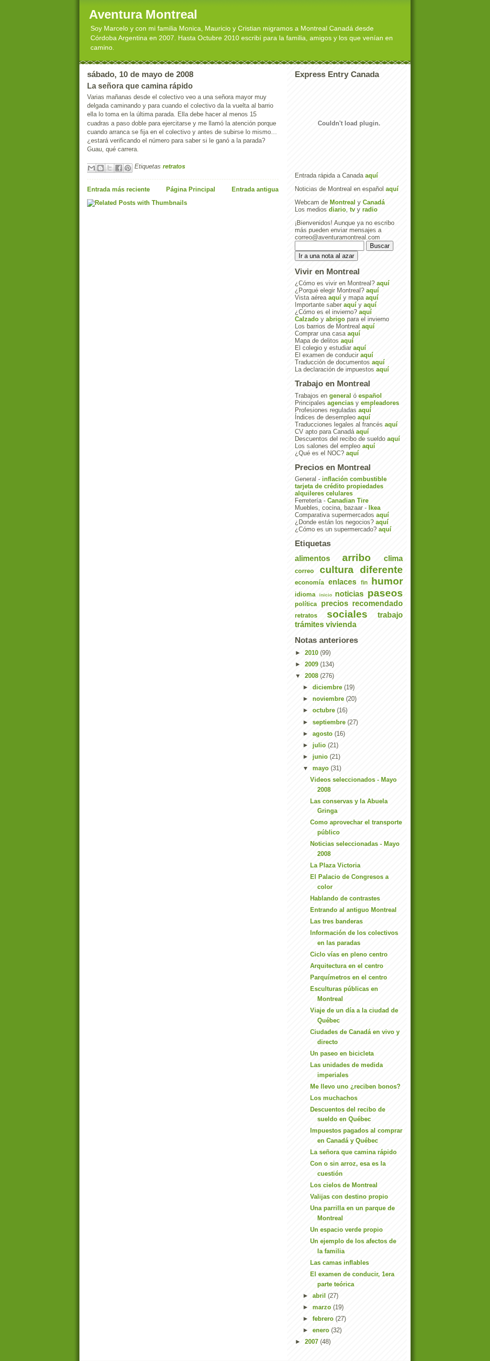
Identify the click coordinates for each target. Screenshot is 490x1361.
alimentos (312, 558)
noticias (349, 594)
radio (370, 209)
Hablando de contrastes (345, 898)
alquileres (309, 493)
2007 (312, 1341)
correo (304, 570)
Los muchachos (333, 1098)
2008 (312, 675)
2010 (312, 652)
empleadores (380, 402)
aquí (371, 175)
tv (352, 209)
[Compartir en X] (109, 168)
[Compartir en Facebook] (118, 168)
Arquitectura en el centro (346, 965)
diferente (381, 569)
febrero (323, 1318)
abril (320, 1295)
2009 (312, 664)
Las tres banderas (336, 921)
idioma (305, 594)
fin (364, 582)
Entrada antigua (255, 189)
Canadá (374, 202)
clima (393, 558)
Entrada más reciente (118, 189)
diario (337, 209)
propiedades (364, 486)
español (370, 395)
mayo (321, 768)
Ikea (374, 507)
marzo (322, 1307)
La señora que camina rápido (353, 1152)
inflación (335, 479)
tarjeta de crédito (320, 486)
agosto (323, 733)
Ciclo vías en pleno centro (349, 954)
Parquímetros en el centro (348, 977)
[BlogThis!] (100, 168)
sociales (347, 613)
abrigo (335, 319)
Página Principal (190, 189)
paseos (385, 592)
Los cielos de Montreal (344, 1185)
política (306, 603)
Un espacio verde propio (346, 1229)
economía (309, 582)
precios (334, 603)
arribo (356, 557)
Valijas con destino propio (349, 1196)
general (340, 395)
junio (321, 756)
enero (321, 1330)
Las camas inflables (339, 1262)
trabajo (390, 615)
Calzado (307, 319)
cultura (337, 569)
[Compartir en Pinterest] (128, 168)
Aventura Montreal (143, 14)
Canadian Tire (347, 500)
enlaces (342, 582)
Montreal (343, 202)
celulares (339, 493)
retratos (174, 166)
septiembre (329, 722)
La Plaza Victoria (335, 865)
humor (387, 580)
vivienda (341, 624)
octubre (324, 710)
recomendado (377, 603)
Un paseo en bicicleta (342, 1053)
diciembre (328, 687)
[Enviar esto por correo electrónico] (91, 168)
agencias (340, 402)
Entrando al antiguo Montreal (353, 909)
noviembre (329, 698)
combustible (368, 479)
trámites (309, 624)
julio (320, 745)
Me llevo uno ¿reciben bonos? (355, 1086)
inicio (325, 594)
